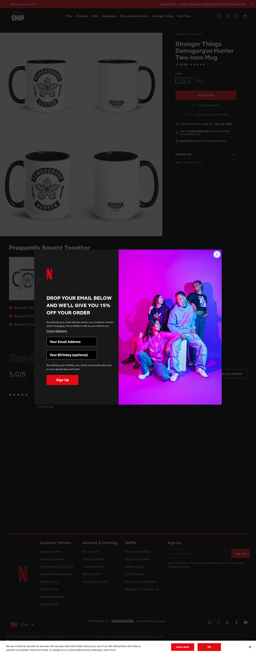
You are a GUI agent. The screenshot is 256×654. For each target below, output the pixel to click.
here (45, 649)
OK (209, 646)
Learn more (182, 646)
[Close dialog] (217, 254)
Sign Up (62, 380)
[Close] (250, 647)
